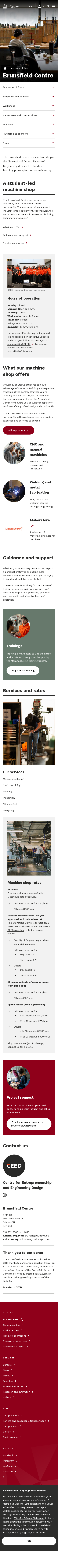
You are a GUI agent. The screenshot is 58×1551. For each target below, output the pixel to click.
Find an (11, 1330)
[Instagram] (5, 1195)
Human (13, 1386)
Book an (10, 1437)
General (11, 1325)
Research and (16, 1391)
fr (30, 6)
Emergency (15, 1341)
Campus (11, 1415)
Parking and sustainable (24, 1420)
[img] (11, 6)
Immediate (13, 1346)
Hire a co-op (14, 1335)
